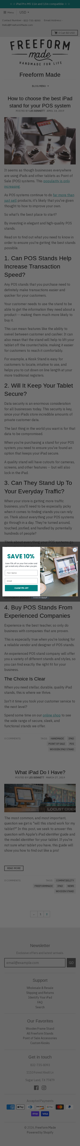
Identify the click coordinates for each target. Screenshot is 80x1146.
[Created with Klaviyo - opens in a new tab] (40, 597)
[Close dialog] (75, 550)
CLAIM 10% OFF (21, 588)
